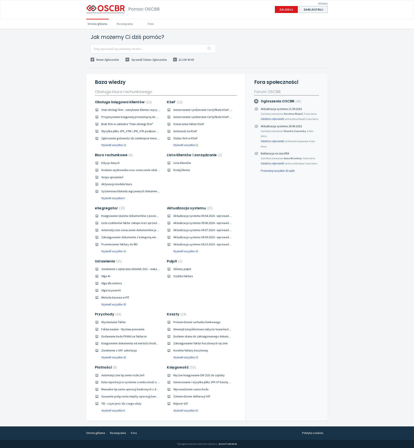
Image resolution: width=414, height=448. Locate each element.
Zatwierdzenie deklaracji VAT (191, 396)
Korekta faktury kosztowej (190, 350)
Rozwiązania (125, 24)
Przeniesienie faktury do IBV (119, 244)
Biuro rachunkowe (113, 155)
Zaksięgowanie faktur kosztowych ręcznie (200, 343)
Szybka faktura (183, 276)
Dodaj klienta (181, 170)
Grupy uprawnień (112, 177)
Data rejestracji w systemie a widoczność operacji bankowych (141, 382)
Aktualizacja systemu (189, 208)
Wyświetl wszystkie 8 (113, 410)
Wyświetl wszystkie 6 (113, 198)
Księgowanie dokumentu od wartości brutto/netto (133, 343)
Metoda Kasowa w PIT (115, 297)
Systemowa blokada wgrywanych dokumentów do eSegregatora (143, 191)
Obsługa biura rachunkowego (123, 91)
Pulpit (174, 261)
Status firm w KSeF (185, 138)
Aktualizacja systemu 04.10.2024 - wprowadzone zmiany (209, 244)
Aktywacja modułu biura (116, 184)
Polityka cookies (312, 433)
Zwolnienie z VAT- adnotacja (119, 350)
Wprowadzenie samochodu (191, 389)
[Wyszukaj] (209, 48)
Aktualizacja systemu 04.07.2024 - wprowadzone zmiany (209, 230)
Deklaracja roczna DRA (275, 153)
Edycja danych (110, 163)
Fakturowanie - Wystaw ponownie (122, 329)
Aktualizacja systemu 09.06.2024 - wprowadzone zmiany (209, 223)
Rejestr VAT (180, 403)
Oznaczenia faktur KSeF (188, 124)
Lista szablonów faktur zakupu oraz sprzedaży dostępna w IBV (141, 223)
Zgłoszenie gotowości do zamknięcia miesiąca (131, 138)
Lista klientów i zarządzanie (194, 155)
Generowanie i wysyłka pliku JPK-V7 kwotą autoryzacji (208, 382)
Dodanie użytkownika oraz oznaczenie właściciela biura (136, 170)
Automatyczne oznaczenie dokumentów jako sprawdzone (138, 230)
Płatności (105, 367)
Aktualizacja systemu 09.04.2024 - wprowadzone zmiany (209, 216)
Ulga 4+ (106, 276)
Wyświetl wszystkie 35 (113, 304)
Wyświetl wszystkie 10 (113, 251)
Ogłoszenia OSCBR (280, 101)
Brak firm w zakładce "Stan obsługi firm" (127, 124)
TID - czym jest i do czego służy (121, 403)
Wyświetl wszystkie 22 (113, 145)
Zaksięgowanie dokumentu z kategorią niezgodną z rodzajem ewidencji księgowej (154, 237)
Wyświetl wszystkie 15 (185, 251)
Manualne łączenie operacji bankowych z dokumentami (136, 389)
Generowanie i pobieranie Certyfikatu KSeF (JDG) (205, 117)
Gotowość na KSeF (185, 131)
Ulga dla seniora (111, 283)
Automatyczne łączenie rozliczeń (122, 375)
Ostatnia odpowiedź (272, 119)
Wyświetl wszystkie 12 (185, 145)
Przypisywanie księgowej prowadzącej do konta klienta (137, 117)
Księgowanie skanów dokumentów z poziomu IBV (133, 216)
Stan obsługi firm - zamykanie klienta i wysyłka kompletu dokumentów (146, 110)
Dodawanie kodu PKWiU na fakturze (124, 336)
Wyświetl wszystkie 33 (113, 357)
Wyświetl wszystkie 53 (185, 410)
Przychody (107, 314)
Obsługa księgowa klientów (123, 102)
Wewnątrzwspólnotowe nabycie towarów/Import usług (208, 329)
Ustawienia (108, 261)
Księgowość (181, 367)
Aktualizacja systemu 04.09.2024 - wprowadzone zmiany (209, 237)
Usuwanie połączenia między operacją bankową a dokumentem (142, 396)
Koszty (176, 314)
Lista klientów (182, 163)
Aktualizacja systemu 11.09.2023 (281, 109)
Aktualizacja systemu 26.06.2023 (281, 126)
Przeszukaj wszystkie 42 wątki (278, 171)
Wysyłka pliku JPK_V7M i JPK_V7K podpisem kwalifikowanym (140, 131)
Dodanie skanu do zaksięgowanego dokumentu (203, 336)
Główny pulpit (182, 269)
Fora (151, 24)
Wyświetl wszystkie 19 (185, 357)
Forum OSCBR (267, 91)
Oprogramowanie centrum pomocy (197, 443)
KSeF (174, 102)
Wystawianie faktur (113, 322)
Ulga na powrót (111, 290)
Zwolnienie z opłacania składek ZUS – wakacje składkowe (138, 269)
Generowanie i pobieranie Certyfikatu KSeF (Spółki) (206, 110)
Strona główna (97, 24)
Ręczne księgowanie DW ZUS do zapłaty (199, 375)
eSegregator (109, 208)
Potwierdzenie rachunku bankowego (197, 322)
